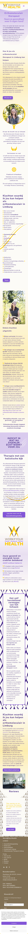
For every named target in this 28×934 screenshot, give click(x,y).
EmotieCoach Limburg (10, 849)
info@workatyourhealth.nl (10, 880)
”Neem (6, 280)
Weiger (14, 927)
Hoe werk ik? (7, 857)
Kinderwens (7, 238)
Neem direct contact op (11, 770)
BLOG (5, 859)
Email (5, 908)
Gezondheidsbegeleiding (12, 490)
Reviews (6, 861)
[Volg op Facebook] (9, 867)
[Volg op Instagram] (7, 867)
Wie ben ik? (7, 98)
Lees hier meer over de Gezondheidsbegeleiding (14, 515)
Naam (5, 902)
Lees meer (11, 829)
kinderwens (15, 388)
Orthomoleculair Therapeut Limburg (14, 851)
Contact (6, 863)
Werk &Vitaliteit (8, 847)
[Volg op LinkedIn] (4, 867)
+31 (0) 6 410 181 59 (9, 878)
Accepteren (14, 923)
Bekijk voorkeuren (14, 930)
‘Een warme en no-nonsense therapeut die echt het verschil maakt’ (14, 806)
